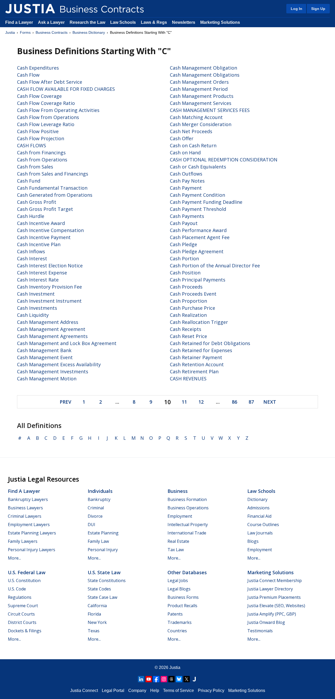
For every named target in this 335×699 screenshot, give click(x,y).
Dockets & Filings (24, 631)
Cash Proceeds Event (193, 294)
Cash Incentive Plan (38, 244)
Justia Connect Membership (274, 580)
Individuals (100, 491)
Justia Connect (84, 690)
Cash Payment (186, 188)
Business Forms (183, 597)
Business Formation (187, 499)
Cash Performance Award (198, 230)
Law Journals (260, 533)
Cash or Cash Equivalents (198, 167)
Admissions (258, 508)
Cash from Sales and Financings (52, 174)
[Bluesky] (179, 679)
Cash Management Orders (199, 82)
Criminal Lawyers (24, 516)
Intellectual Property (188, 524)
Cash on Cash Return (193, 145)
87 (251, 402)
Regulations (19, 597)
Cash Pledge (183, 244)
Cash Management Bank (44, 350)
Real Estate (178, 541)
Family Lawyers (22, 541)
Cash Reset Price (188, 336)
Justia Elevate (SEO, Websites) (276, 605)
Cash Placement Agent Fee (200, 237)
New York (97, 622)
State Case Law (102, 597)
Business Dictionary (88, 32)
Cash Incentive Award (41, 223)
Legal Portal (113, 690)
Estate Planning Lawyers (32, 533)
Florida (94, 614)
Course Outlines (263, 524)
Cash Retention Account (197, 364)
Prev (65, 402)
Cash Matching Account (196, 117)
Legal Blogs (179, 589)
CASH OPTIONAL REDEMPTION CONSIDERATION (223, 159)
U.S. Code (17, 589)
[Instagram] (164, 679)
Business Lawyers (25, 508)
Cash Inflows (31, 251)
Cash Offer (181, 138)
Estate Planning (103, 533)
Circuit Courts (21, 614)
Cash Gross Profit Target (45, 209)
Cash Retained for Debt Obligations (210, 343)
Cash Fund (28, 181)
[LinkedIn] (141, 679)
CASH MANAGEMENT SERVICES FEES (210, 110)
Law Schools (123, 22)
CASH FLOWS (31, 145)
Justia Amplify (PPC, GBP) (271, 614)
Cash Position (185, 272)
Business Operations (188, 508)
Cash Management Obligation (203, 68)
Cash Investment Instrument (49, 301)
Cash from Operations (42, 159)
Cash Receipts (185, 329)
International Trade (187, 533)
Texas (93, 631)
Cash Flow (28, 75)
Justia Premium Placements (274, 597)
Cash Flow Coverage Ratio (46, 103)
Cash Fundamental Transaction (52, 188)
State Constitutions (107, 580)
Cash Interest (32, 258)
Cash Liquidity (33, 315)
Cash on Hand (185, 152)
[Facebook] (156, 679)
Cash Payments (187, 216)
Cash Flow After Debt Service (49, 82)
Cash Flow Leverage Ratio (45, 124)
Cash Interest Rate (38, 280)
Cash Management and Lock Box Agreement (66, 343)
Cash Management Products (201, 96)
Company (137, 690)
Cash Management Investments (52, 371)
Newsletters (183, 22)
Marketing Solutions (220, 22)
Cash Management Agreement (51, 329)
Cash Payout (184, 223)
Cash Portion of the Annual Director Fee (215, 265)
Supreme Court (23, 605)
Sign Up (318, 9)
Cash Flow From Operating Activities (58, 110)
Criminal (96, 508)
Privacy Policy (211, 690)
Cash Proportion (188, 301)
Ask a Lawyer (52, 22)
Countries (177, 631)
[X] (186, 679)
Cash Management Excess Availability (59, 364)
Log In (296, 9)
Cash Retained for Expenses (201, 350)
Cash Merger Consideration (200, 124)
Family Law (98, 541)
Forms (25, 32)
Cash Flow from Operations (48, 117)
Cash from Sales (35, 167)
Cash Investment (36, 294)
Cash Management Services (200, 103)
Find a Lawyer (19, 22)
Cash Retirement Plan (194, 371)
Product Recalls (182, 605)
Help (154, 690)
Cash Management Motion (46, 378)
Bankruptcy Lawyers (28, 499)
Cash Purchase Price (192, 308)
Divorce (95, 516)
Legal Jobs (178, 580)
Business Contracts (52, 32)
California (97, 605)
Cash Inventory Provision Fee (49, 287)
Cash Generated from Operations (54, 195)
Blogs (253, 541)
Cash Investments (37, 308)
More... (14, 558)
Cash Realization (188, 315)
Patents (175, 614)
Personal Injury (103, 550)
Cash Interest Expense (42, 272)
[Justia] (30, 8)
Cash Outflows (186, 174)
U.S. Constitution (24, 580)
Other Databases (187, 572)
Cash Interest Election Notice (50, 265)
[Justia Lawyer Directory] (194, 679)
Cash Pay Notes (187, 181)
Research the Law (87, 22)
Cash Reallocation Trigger (199, 322)
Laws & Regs (154, 22)
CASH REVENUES (188, 378)
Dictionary (257, 499)
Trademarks (180, 622)
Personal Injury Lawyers (31, 550)
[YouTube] (149, 679)
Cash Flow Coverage (39, 96)
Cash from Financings (41, 152)
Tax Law (176, 550)
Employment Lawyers (29, 524)
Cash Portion (184, 258)
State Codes (99, 589)
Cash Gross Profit (36, 202)
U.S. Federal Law (27, 572)
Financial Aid (259, 516)
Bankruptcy (99, 499)
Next (269, 402)
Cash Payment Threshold (198, 209)
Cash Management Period (199, 89)
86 (234, 402)
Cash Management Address (47, 322)
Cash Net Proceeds (191, 131)
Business (178, 491)
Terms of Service (178, 690)
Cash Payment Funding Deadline (206, 202)
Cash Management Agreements (52, 336)
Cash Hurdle (30, 216)
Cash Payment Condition (197, 195)
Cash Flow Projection (40, 138)
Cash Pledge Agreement (197, 251)
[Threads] (171, 679)
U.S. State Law (104, 572)
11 (184, 402)
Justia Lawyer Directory (270, 589)
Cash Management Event (45, 357)
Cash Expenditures (38, 68)
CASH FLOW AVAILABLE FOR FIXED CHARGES (66, 89)
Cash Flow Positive (38, 131)
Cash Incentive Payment (44, 237)
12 (201, 402)
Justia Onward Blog (266, 622)
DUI (91, 524)
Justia (10, 32)
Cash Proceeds (186, 287)
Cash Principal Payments (197, 280)
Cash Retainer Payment (196, 357)
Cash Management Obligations (204, 75)
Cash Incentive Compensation (50, 230)
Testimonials (260, 631)
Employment (180, 516)
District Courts (22, 622)
